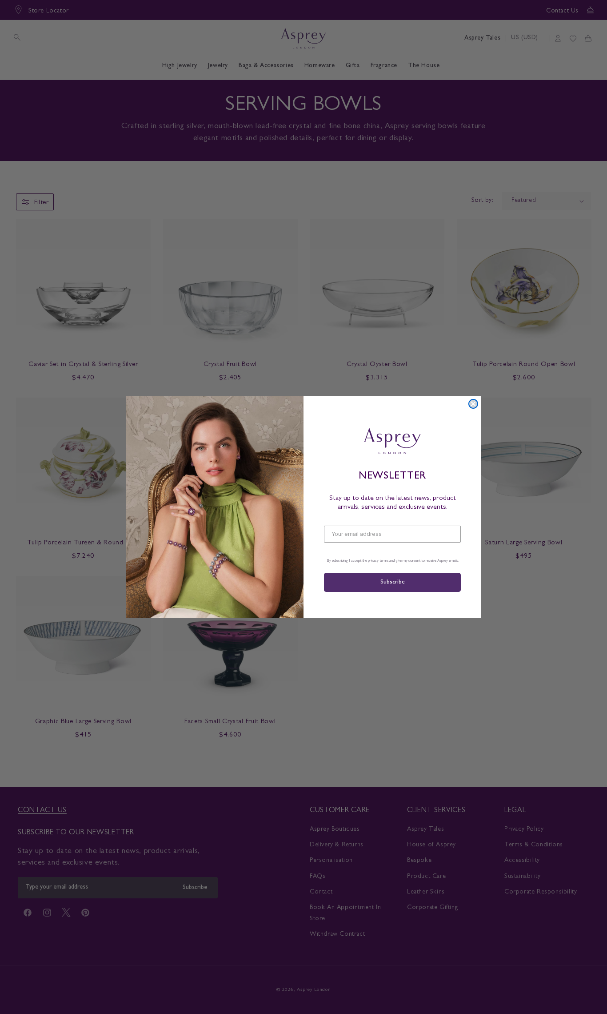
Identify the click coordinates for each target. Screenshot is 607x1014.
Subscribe (392, 582)
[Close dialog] (473, 403)
